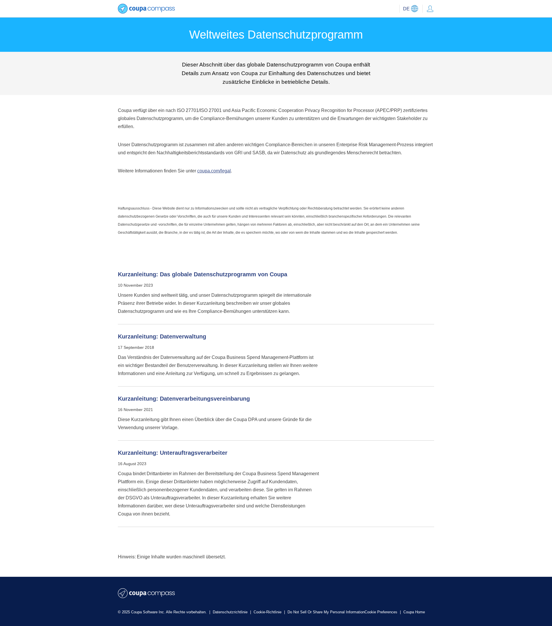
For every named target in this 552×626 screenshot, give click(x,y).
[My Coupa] (430, 9)
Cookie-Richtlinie (268, 612)
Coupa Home (414, 612)
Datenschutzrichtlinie (231, 612)
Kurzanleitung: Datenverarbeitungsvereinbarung (184, 398)
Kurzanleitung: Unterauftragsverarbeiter (172, 453)
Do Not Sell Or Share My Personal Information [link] (326, 612)
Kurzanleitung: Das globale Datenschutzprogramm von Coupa (202, 274)
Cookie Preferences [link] (381, 612)
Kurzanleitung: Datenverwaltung (162, 336)
